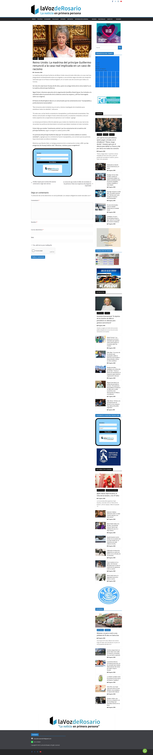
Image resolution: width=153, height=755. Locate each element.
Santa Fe (109, 19)
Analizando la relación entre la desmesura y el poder (113, 166)
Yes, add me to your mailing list (42, 245)
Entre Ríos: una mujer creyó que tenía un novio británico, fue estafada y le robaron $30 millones (113, 689)
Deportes (70, 19)
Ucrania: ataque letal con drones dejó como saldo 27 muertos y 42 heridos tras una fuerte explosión (113, 652)
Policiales (55, 19)
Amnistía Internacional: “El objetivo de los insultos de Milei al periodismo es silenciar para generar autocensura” (108, 319)
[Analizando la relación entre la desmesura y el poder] (100, 167)
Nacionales (101, 19)
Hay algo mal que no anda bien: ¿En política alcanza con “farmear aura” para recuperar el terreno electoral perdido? (114, 195)
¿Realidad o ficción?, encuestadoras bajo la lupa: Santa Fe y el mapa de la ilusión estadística (113, 219)
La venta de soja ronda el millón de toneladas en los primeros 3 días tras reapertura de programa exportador (77, 183)
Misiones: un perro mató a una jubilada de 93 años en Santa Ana (108, 634)
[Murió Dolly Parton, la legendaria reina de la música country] (100, 578)
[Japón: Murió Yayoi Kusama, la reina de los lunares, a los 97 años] (108, 481)
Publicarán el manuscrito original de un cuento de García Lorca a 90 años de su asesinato (113, 553)
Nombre (39, 153)
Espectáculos (100, 490)
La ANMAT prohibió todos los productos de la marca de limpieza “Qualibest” (114, 678)
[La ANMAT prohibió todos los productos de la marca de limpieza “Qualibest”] (100, 679)
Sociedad (107, 630)
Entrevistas (100, 313)
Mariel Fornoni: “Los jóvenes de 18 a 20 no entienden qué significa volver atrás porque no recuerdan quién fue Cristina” (113, 342)
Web (32, 237)
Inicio (33, 19)
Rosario (118, 19)
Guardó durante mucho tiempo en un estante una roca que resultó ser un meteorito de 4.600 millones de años (113, 540)
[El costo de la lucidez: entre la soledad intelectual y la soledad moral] (100, 208)
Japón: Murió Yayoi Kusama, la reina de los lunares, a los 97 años (108, 495)
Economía (47, 19)
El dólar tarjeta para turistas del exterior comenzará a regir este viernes (44, 182)
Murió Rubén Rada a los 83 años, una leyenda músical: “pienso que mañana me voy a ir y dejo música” (113, 527)
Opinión (63, 19)
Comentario (35, 200)
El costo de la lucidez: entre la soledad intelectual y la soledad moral (113, 207)
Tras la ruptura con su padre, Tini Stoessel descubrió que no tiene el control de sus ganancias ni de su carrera (113, 565)
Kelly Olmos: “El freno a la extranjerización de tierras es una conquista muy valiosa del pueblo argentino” (113, 404)
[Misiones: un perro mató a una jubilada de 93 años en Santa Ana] (108, 620)
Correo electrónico (37, 230)
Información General (81, 19)
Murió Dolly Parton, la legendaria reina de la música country (112, 577)
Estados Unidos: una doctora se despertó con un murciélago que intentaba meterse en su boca (113, 702)
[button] (89, 19)
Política (39, 19)
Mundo (94, 19)
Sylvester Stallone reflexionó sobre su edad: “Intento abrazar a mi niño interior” (113, 514)
